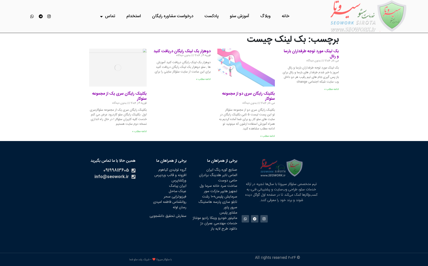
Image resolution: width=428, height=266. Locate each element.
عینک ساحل (177, 191)
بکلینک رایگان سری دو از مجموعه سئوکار (248, 96)
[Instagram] (49, 16)
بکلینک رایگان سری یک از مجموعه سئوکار (119, 96)
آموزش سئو (239, 16)
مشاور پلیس (228, 213)
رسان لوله (179, 207)
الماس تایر (229, 175)
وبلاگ (265, 16)
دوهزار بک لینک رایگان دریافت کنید (182, 51)
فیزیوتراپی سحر (175, 197)
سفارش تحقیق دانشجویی (168, 216)
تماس (110, 16)
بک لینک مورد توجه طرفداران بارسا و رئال (311, 54)
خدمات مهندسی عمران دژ (218, 223)
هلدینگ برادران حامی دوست (218, 178)
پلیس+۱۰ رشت (212, 197)
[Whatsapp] (32, 16)
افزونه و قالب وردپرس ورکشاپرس (170, 178)
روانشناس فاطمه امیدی (169, 202)
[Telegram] (41, 16)
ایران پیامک (177, 186)
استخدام (133, 16)
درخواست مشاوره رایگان (172, 16)
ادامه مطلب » (331, 89)
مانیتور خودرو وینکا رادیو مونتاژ (215, 218)
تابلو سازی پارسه (225, 202)
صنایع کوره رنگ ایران (221, 170)
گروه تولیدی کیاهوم (172, 170)
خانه (285, 16)
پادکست (211, 16)
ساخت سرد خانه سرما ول (218, 186)
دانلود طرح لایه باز (224, 229)
